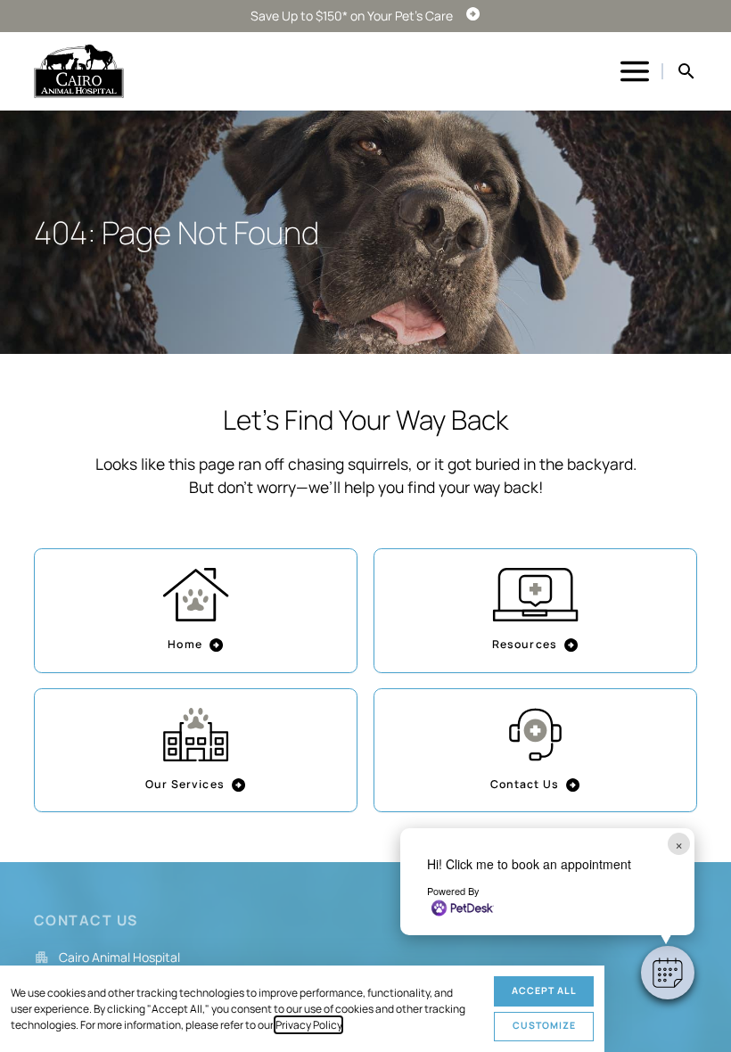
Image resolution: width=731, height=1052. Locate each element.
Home (185, 644)
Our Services (185, 784)
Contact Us (524, 784)
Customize (544, 1025)
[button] (667, 972)
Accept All (544, 990)
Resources (524, 644)
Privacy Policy (308, 1024)
